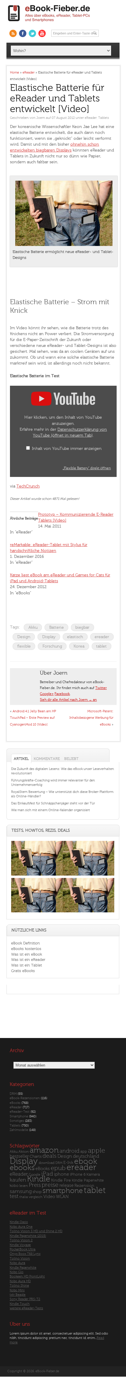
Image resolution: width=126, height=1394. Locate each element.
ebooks (22, 1167)
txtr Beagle (17, 1295)
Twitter (101, 688)
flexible (24, 646)
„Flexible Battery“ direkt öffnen (87, 468)
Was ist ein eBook (26, 954)
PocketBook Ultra (22, 1249)
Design (23, 636)
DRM (13, 1094)
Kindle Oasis (19, 1222)
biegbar (82, 627)
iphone (61, 1174)
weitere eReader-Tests (26, 1308)
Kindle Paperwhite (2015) (28, 1236)
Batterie (56, 627)
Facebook (62, 694)
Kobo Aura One (21, 1227)
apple (96, 1151)
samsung (21, 1191)
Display (49, 636)
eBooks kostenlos (26, 948)
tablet (101, 646)
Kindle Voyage (20, 1245)
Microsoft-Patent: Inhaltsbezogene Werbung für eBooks (91, 717)
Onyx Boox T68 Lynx (25, 1254)
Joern (40, 118)
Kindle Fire (61, 1180)
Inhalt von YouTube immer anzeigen (67, 448)
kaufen (18, 1180)
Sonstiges (17, 1121)
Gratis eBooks (23, 971)
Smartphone (19, 1116)
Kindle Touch (20, 1304)
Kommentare (47, 758)
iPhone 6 (78, 1174)
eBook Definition (25, 943)
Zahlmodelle (19, 1130)
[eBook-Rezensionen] (37, 912)
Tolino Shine (19, 1285)
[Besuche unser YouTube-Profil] (42, 33)
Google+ (47, 694)
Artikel (21, 758)
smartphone (62, 1191)
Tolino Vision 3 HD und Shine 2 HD (36, 1231)
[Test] (37, 875)
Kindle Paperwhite (88, 1180)
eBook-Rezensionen (25, 1098)
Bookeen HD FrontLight (27, 1276)
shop (37, 1192)
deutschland (86, 1156)
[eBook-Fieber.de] (49, 23)
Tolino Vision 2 (21, 1240)
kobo (14, 1186)
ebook (85, 1161)
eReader (91, 118)
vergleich (35, 1197)
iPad (47, 1173)
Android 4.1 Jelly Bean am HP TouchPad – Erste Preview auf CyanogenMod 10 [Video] (33, 717)
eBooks (15, 1103)
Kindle (38, 1179)
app (83, 1152)
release (66, 1185)
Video (49, 1196)
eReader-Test (20, 1112)
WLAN (62, 1196)
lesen (23, 1186)
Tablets (103, 118)
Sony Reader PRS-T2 (25, 1299)
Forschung (52, 646)
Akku (33, 627)
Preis (35, 1185)
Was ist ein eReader (28, 959)
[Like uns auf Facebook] (23, 33)
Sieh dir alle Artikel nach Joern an (68, 700)
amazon (44, 1150)
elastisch (75, 636)
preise (50, 1185)
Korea (79, 646)
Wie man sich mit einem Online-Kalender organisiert (50, 810)
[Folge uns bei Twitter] (32, 33)
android (69, 1151)
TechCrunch (28, 486)
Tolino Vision (20, 1258)
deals (49, 1156)
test (14, 1196)
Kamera (93, 1174)
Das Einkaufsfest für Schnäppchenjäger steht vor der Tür (53, 803)
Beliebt (71, 758)
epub (58, 1168)
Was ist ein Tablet (26, 965)
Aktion (23, 1152)
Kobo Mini (17, 1290)
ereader (102, 636)
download (47, 1163)
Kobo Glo (16, 1272)
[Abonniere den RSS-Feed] (13, 33)
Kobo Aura (17, 1263)
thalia (23, 1197)
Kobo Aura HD (20, 1281)
